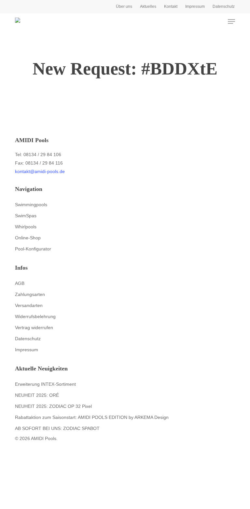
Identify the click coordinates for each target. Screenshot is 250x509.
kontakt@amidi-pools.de (40, 171)
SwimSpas (25, 215)
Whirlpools (25, 226)
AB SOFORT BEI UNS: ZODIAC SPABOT (57, 428)
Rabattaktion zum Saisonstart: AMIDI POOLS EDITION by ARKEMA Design (92, 417)
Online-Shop (28, 237)
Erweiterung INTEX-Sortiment (45, 384)
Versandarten (29, 305)
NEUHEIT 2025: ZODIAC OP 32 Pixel (53, 406)
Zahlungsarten (30, 294)
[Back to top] (125, 505)
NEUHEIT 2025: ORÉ (37, 395)
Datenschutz (28, 338)
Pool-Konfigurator (33, 248)
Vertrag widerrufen (34, 327)
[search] (206, 21)
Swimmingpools (31, 204)
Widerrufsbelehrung (35, 316)
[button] (231, 21)
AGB (19, 283)
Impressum (26, 349)
